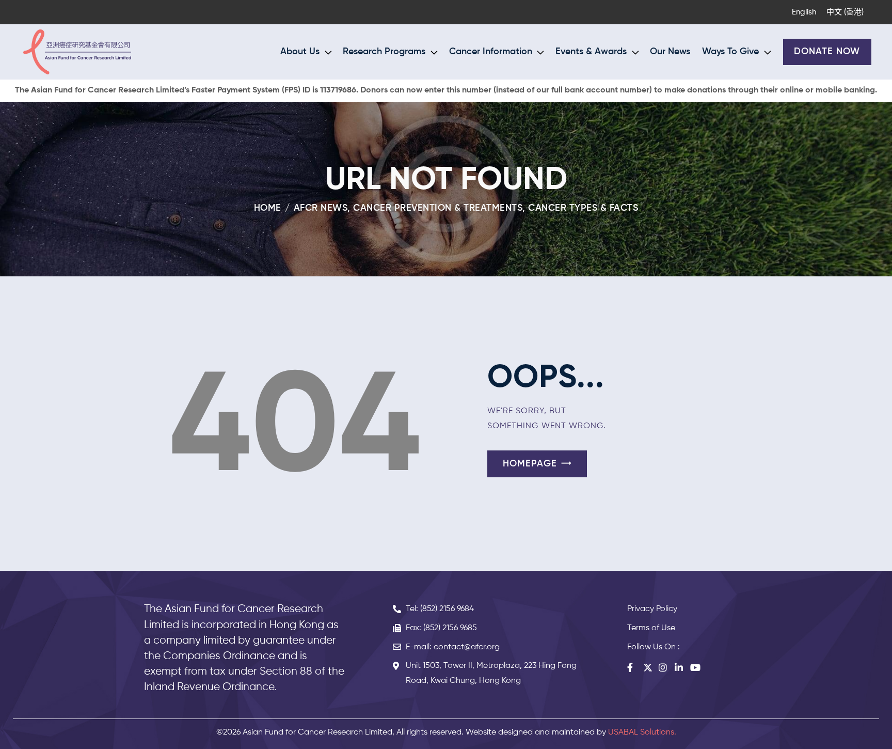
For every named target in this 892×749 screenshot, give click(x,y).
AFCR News (321, 208)
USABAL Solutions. (642, 732)
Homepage (530, 464)
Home (267, 208)
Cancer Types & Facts (583, 208)
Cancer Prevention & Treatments (437, 208)
